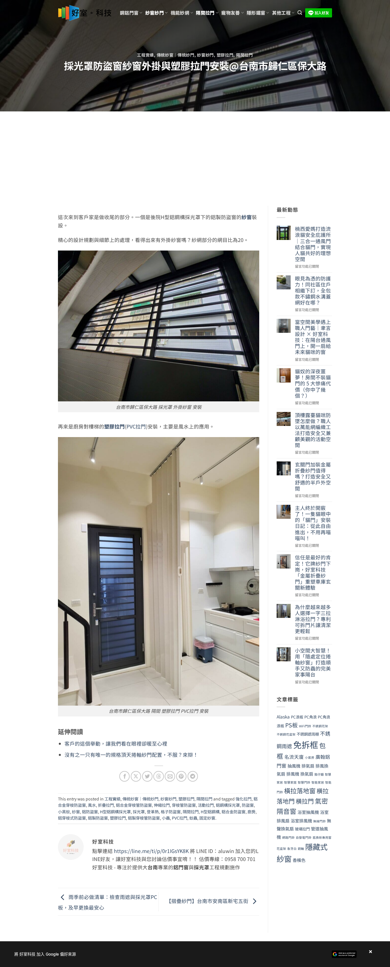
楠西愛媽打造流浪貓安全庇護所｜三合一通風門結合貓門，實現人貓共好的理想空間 (313, 244)
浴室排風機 (301, 820)
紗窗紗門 (154, 12)
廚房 (252, 811)
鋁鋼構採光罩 (228, 805)
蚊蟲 (193, 818)
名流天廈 (294, 756)
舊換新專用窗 (322, 837)
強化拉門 (244, 799)
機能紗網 (180, 12)
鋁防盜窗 (90, 811)
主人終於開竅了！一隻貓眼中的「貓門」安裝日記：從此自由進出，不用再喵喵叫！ (313, 523)
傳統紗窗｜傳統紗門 (175, 55)
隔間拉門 (205, 12)
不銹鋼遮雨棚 (308, 734)
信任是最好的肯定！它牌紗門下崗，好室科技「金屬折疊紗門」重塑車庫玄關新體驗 (313, 572)
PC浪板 (297, 717)
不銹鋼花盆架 (286, 734)
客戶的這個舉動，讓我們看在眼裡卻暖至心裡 (116, 743)
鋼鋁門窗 (129, 12)
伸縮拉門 (162, 805)
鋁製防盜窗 (98, 818)
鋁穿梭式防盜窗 (72, 818)
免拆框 (305, 744)
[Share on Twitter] (147, 776)
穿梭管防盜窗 (184, 805)
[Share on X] (136, 776)
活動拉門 (206, 805)
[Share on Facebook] (124, 776)
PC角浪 (310, 717)
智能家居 (317, 782)
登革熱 (153, 811)
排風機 (292, 773)
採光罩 (139, 811)
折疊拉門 (106, 805)
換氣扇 (306, 773)
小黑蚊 (64, 811)
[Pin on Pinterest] (181, 776)
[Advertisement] (195, 154)
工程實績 (145, 55)
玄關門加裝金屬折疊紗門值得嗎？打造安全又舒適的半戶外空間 (313, 476)
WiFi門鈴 (305, 726)
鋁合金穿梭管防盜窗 (134, 805)
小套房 (309, 757)
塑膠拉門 (225, 55)
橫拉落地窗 (299, 790)
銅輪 (301, 848)
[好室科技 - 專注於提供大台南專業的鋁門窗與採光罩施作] (84, 13)
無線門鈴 (319, 821)
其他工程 (281, 12)
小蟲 (166, 818)
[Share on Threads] (158, 776)
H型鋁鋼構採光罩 (115, 811)
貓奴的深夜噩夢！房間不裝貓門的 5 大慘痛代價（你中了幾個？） (313, 383)
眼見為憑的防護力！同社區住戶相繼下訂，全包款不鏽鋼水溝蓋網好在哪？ (313, 290)
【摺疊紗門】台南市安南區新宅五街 (208, 900)
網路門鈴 (288, 837)
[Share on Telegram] (193, 776)
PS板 (291, 725)
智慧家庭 (290, 782)
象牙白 (292, 848)
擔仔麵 (319, 774)
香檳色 (299, 860)
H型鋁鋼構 (210, 811)
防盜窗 (248, 805)
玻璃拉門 (302, 829)
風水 (92, 805)
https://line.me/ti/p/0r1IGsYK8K (151, 850)
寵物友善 (230, 12)
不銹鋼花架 (320, 726)
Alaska (283, 716)
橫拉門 (305, 801)
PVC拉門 (136, 426)
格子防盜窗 (171, 811)
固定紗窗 (207, 818)
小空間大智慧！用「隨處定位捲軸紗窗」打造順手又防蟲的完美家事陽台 (313, 662)
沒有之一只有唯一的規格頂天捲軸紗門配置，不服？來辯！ (131, 754)
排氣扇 (307, 765)
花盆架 (281, 848)
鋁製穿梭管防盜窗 (144, 818)
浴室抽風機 (308, 812)
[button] (299, 12)
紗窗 (247, 217)
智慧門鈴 (304, 782)
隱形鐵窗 (256, 12)
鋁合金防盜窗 (234, 811)
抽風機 (294, 765)
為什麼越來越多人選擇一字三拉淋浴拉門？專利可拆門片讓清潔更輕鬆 (313, 619)
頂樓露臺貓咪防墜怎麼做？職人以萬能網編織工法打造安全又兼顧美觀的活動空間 (313, 430)
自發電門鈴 (303, 837)
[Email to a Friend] (170, 776)
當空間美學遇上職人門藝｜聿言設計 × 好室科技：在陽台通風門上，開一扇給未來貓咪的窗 (313, 337)
